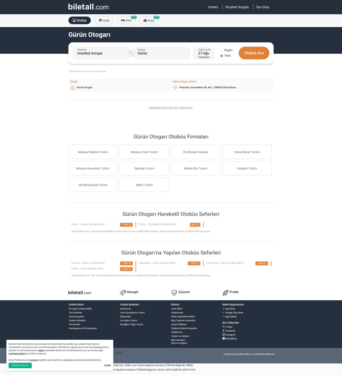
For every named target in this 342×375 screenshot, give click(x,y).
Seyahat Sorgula (237, 7)
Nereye (141, 49)
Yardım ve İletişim (180, 336)
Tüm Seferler (75, 312)
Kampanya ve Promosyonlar (83, 328)
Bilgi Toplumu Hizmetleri (183, 320)
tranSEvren (125, 308)
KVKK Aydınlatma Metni (183, 316)
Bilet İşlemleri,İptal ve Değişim (179, 341)
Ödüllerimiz (176, 332)
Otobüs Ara (254, 53)
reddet (41, 350)
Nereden (82, 49)
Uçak (106, 20)
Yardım (213, 7)
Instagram (230, 334)
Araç (152, 19)
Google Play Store (234, 312)
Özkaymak (125, 316)
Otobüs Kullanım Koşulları (184, 328)
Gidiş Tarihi (204, 49)
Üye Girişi (262, 7)
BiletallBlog (231, 338)
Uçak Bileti (176, 308)
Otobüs (81, 20)
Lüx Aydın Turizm (128, 320)
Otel (130, 19)
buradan (34, 360)
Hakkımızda (177, 312)
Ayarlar (107, 365)
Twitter (228, 327)
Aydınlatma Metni (17, 353)
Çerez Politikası (179, 324)
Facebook (230, 330)
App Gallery (231, 316)
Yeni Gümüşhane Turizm (132, 312)
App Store (230, 308)
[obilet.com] (88, 10)
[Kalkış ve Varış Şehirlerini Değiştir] (131, 53)
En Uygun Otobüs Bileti (80, 308)
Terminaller (74, 324)
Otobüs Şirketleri (77, 320)
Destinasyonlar (76, 316)
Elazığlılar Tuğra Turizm (131, 324)
